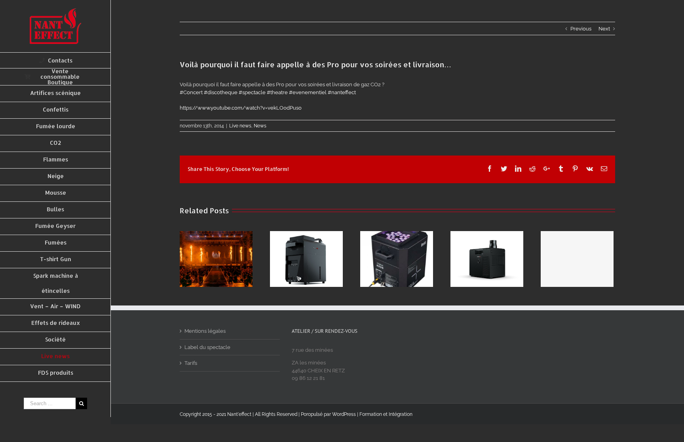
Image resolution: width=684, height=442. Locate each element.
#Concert (191, 92)
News (260, 126)
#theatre (277, 92)
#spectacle (252, 92)
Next (604, 29)
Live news (240, 126)
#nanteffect (342, 92)
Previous (580, 29)
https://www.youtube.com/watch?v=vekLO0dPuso (241, 108)
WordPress (344, 414)
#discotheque (221, 92)
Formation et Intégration (385, 414)
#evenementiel (308, 92)
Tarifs (190, 363)
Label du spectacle (207, 347)
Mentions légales (205, 331)
